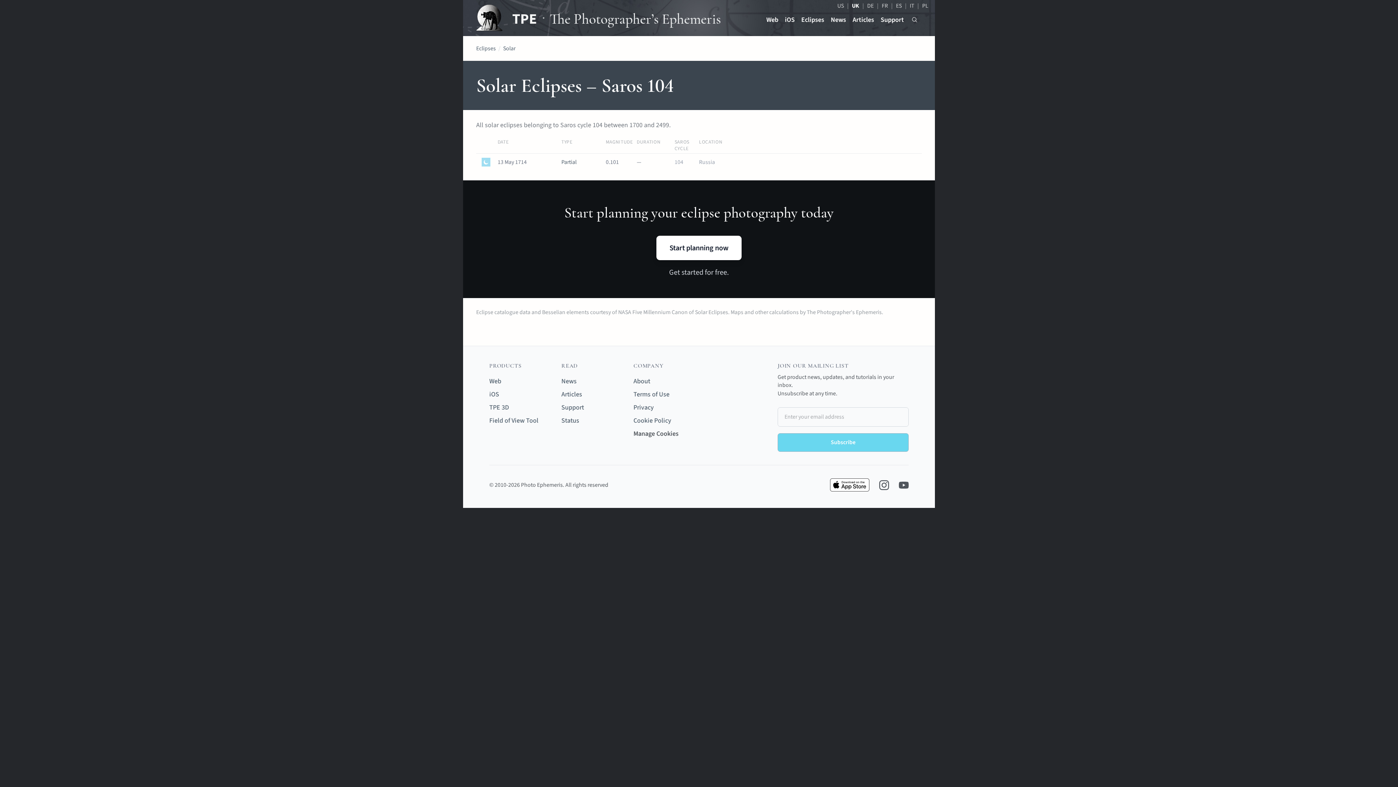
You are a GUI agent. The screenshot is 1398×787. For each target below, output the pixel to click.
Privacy (643, 407)
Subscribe (843, 442)
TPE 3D (499, 407)
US (840, 6)
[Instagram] (884, 485)
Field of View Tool (513, 420)
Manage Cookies (656, 433)
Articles (863, 19)
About (641, 381)
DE (870, 6)
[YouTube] (904, 485)
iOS (790, 19)
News (838, 19)
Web (772, 19)
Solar (509, 48)
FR (885, 6)
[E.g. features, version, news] (914, 19)
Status (570, 420)
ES (899, 6)
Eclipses (812, 19)
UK (855, 6)
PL (925, 6)
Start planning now (699, 248)
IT (912, 6)
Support (892, 19)
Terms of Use (651, 394)
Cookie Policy (652, 420)
